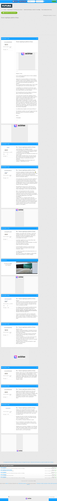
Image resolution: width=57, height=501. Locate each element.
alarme (28, 484)
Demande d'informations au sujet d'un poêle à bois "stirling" (42, 462)
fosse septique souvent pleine (6, 470)
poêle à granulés (54, 483)
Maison (7, 483)
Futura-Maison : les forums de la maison (14, 9)
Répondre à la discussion (9, 12)
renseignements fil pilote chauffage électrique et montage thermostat (17, 462)
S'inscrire (15, 1)
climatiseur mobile (40, 483)
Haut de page (52, 496)
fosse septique (3, 476)
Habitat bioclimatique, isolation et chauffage (32, 9)
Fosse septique (3, 467)
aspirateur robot (47, 483)
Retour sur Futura (22, 1)
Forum (5, 9)
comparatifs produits (22, 483)
